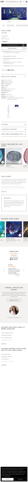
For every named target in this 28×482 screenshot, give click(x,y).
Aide (3, 25)
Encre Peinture (5, 359)
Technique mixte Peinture (7, 361)
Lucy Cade (6, 30)
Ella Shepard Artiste (6, 340)
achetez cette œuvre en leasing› (13, 65)
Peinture (15, 4)
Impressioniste (7, 83)
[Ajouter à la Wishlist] (25, 48)
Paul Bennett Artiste (6, 335)
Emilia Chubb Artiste (6, 337)
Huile (11, 81)
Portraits (7, 85)
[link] (20, 1)
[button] (26, 1)
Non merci (20, 479)
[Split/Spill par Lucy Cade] (14, 156)
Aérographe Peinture (6, 356)
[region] (14, 270)
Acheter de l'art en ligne (6, 4)
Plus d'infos (7, 475)
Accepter (7, 479)
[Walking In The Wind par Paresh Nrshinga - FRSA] (14, 229)
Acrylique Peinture (6, 354)
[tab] (14, 76)
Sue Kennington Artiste (7, 333)
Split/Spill (8, 165)
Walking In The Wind (10, 238)
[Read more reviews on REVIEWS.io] (14, 259)
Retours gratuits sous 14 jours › (9, 56)
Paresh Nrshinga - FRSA (13, 240)
